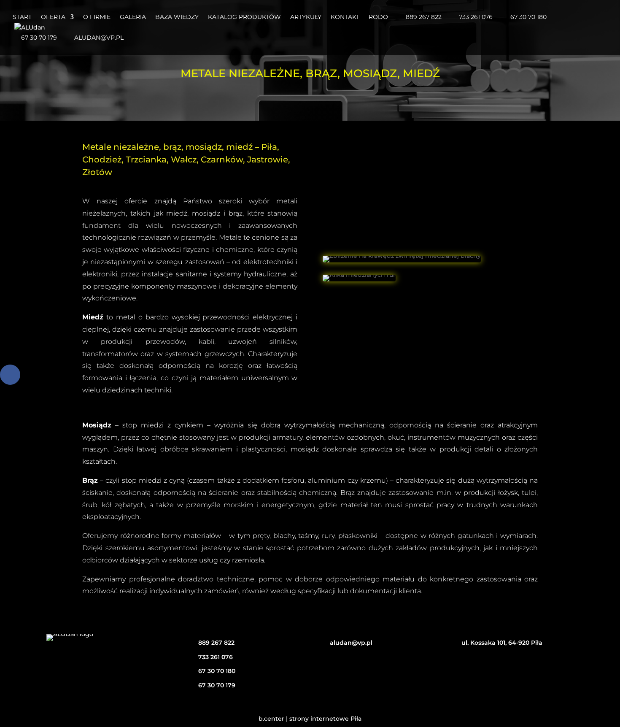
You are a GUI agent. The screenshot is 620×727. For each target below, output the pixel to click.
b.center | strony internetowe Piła (310, 718)
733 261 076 (476, 17)
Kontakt (345, 17)
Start (22, 17)
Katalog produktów (244, 17)
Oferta (53, 17)
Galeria (133, 17)
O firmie (97, 17)
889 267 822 (424, 17)
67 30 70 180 (528, 17)
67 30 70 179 (39, 38)
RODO (378, 17)
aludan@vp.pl (99, 38)
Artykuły (305, 17)
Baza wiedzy (177, 17)
